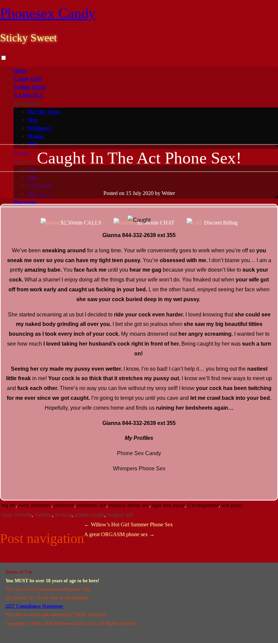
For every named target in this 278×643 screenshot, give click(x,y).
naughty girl (120, 515)
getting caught (89, 515)
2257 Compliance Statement (34, 606)
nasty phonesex (34, 505)
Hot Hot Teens (43, 112)
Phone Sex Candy (139, 453)
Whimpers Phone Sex (139, 468)
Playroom (25, 202)
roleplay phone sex (129, 505)
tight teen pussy (168, 505)
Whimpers (39, 128)
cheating (43, 515)
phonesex (64, 505)
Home (20, 71)
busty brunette (16, 515)
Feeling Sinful (29, 87)
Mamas (35, 136)
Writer (168, 193)
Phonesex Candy (48, 13)
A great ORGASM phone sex (119, 534)
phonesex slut (91, 505)
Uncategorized (203, 505)
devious (63, 515)
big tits (8, 505)
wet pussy (232, 505)
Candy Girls (28, 79)
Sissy (33, 120)
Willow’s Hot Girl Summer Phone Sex (128, 524)
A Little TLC (29, 95)
